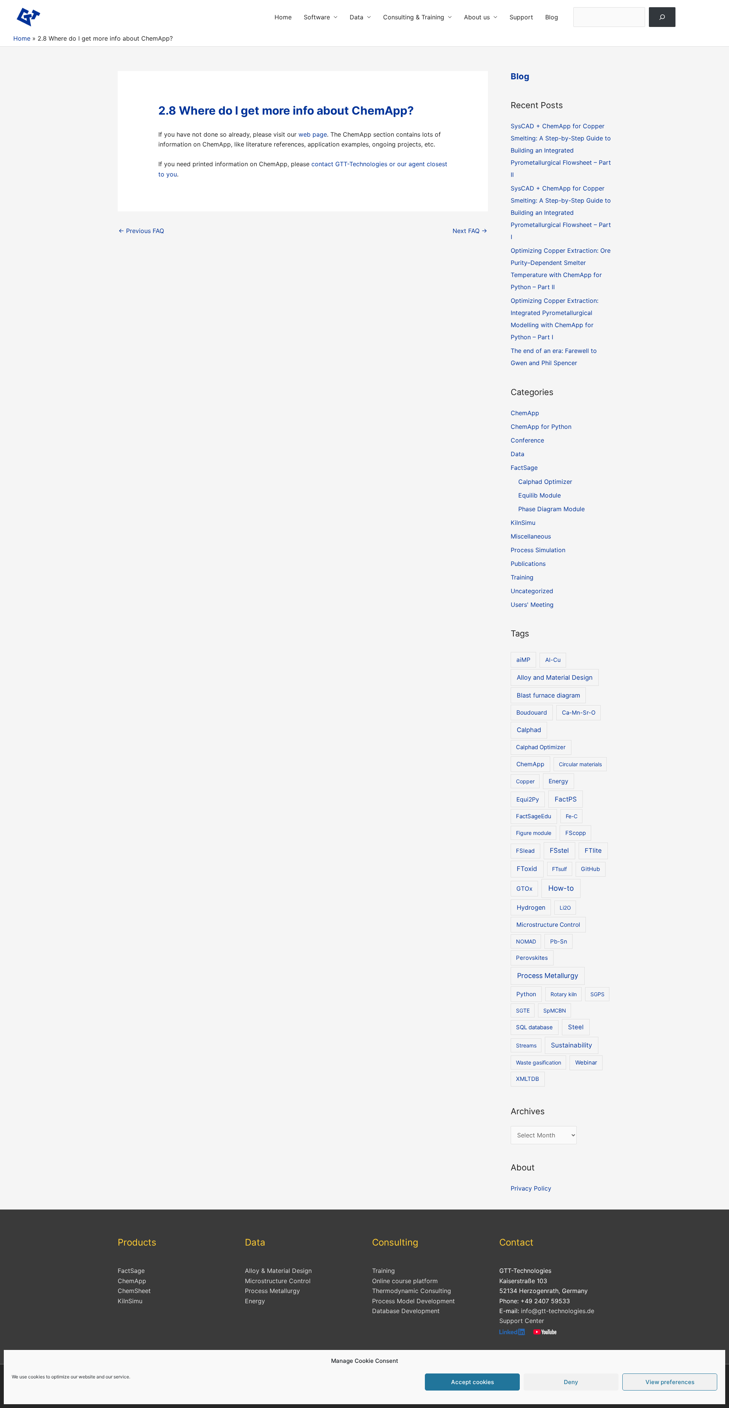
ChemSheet (134, 1291)
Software (317, 17)
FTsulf (559, 869)
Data (356, 17)
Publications (528, 563)
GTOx (524, 888)
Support (521, 17)
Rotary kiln (564, 994)
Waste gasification (538, 1062)
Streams (526, 1045)
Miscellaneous (531, 536)
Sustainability (571, 1045)
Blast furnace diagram (548, 695)
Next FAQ (470, 231)
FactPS (566, 799)
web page (312, 134)
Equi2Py (527, 799)
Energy (558, 781)
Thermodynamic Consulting (411, 1291)
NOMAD (526, 941)
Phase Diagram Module (551, 509)
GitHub (590, 869)
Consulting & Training (413, 17)
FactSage (524, 467)
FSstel (559, 850)
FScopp (575, 833)
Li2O (565, 907)
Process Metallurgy (547, 976)
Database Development (406, 1311)
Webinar (586, 1062)
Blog (551, 17)
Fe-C (572, 816)
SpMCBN (554, 1010)
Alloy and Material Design (555, 677)
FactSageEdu (533, 816)
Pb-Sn (558, 941)
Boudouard (531, 712)
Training (522, 577)
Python (526, 994)
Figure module (533, 833)
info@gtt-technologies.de (557, 1311)
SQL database (534, 1027)
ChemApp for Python (541, 426)
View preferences (669, 1382)
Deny (571, 1382)
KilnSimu (523, 522)
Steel (576, 1027)
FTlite (593, 850)
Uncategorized (532, 591)
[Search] (662, 17)
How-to (561, 888)
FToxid (527, 869)
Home (283, 17)
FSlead (525, 850)
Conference (527, 440)
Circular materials (580, 764)
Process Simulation (538, 550)
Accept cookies (472, 1382)
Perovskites (532, 957)
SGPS (597, 994)
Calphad (529, 730)
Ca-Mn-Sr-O (578, 712)
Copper (525, 781)
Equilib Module (539, 495)
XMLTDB (527, 1079)
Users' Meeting (532, 604)
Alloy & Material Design (278, 1270)
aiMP (523, 659)
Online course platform (405, 1281)
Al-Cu (553, 660)
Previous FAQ (141, 231)
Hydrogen (531, 907)
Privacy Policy (531, 1188)
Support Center (521, 1321)
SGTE (523, 1010)
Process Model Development (413, 1301)
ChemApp (525, 413)
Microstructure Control (548, 924)
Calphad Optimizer (545, 481)
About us (477, 17)
